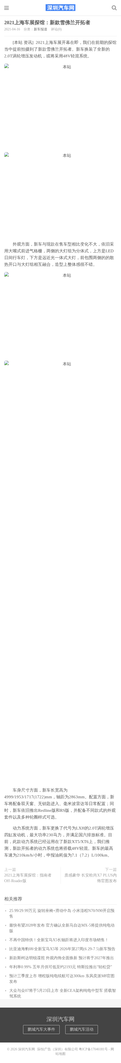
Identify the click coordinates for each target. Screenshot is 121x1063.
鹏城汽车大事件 (41, 1029)
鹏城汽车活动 (81, 1029)
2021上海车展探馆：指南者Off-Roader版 (27, 878)
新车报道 (40, 29)
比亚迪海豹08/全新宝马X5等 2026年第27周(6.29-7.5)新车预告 (62, 949)
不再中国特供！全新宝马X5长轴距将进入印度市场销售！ (59, 940)
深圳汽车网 (60, 7)
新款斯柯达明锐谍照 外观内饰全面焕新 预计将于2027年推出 (61, 958)
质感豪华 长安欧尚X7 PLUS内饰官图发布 (90, 878)
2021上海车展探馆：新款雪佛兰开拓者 (47, 22)
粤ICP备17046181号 (93, 1049)
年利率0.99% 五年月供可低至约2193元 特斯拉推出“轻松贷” (60, 967)
